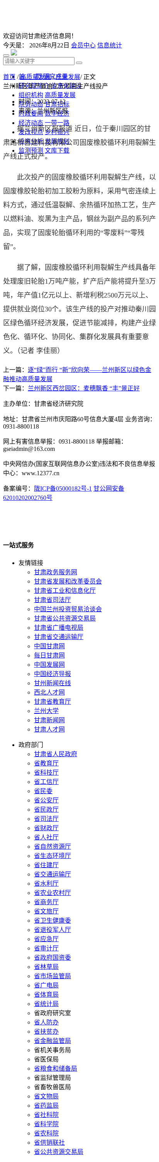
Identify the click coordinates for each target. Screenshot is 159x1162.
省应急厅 (46, 939)
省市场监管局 (52, 976)
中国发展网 (49, 664)
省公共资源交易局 (58, 1152)
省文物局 (46, 1096)
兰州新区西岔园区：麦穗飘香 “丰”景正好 (84, 388)
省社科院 (46, 1115)
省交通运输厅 (52, 874)
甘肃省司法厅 (52, 600)
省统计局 (46, 1004)
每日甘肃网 (49, 655)
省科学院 (46, 1124)
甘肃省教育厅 (52, 701)
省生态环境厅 (52, 856)
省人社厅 (46, 837)
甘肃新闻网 (49, 720)
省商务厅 (46, 902)
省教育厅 (46, 763)
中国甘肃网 (49, 646)
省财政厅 (46, 828)
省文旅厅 (46, 911)
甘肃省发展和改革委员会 (68, 581)
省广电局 (46, 985)
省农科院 (46, 1133)
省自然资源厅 (52, 846)
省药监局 (46, 1105)
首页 (9, 77)
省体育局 (46, 994)
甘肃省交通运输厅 (58, 637)
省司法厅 (46, 819)
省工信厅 (46, 782)
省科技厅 (46, 772)
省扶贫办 (46, 1031)
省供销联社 (49, 1142)
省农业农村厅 (52, 893)
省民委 (43, 791)
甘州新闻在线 (52, 683)
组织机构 (31, 95)
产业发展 (68, 77)
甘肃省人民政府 (55, 754)
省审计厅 (46, 948)
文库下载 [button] (57, 150)
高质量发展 (35, 77)
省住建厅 (46, 865)
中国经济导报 (52, 674)
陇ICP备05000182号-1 (63, 488)
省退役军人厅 (52, 930)
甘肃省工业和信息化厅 (65, 590)
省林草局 (46, 967)
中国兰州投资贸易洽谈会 (68, 609)
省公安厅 (46, 800)
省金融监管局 (52, 1041)
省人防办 (46, 1022)
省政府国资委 (52, 957)
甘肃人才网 (49, 729)
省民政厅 (46, 809)
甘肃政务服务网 (55, 572)
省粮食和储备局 (55, 1068)
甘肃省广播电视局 (58, 627)
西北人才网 (49, 692)
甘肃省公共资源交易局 (65, 618)
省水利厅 (46, 883)
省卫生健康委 (52, 920)
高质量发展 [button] (60, 95)
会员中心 (83, 45)
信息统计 (109, 45)
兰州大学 (46, 711)
